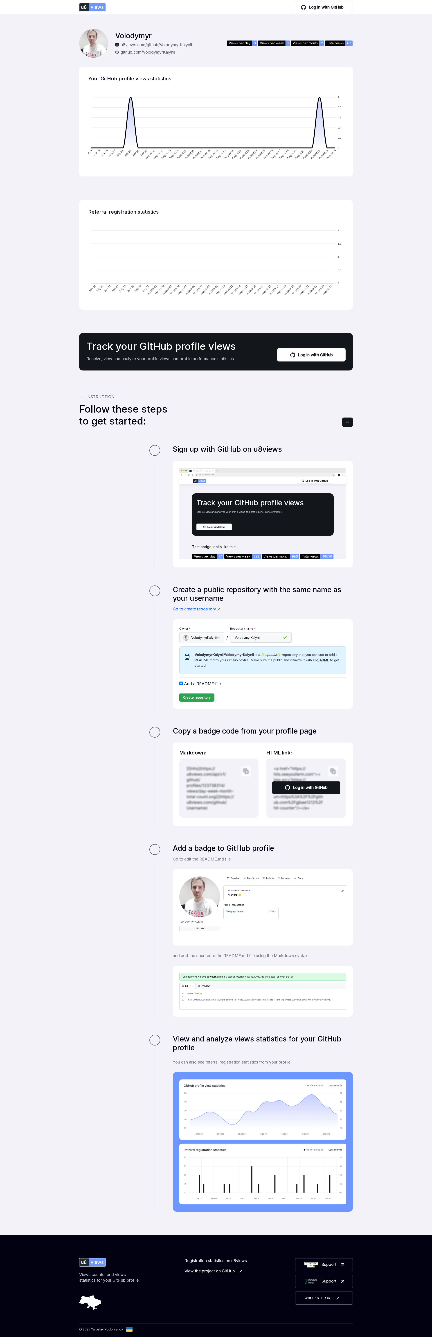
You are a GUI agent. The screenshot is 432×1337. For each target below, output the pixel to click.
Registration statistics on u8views (215, 1260)
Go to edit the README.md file (202, 859)
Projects (270, 878)
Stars (300, 878)
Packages (285, 878)
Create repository (197, 697)
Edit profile (200, 928)
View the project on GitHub (209, 1271)
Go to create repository (194, 609)
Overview (235, 878)
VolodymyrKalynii (234, 911)
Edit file (189, 986)
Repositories (253, 878)
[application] (216, 128)
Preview (205, 986)
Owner (184, 628)
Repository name (242, 628)
